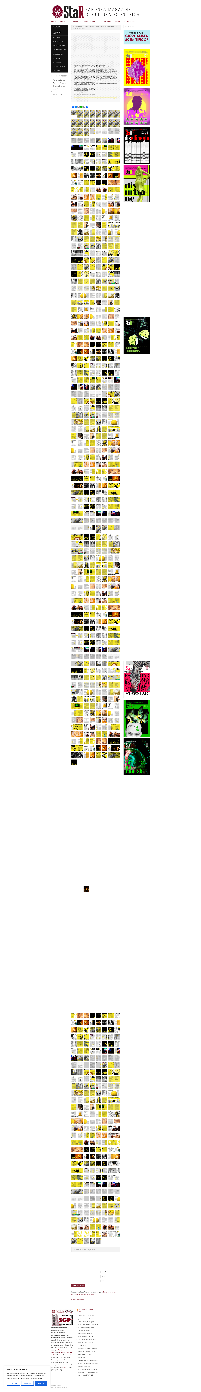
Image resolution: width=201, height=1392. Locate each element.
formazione (106, 21)
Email (104, 1276)
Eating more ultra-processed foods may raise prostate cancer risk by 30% (87, 1351)
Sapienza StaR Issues (57, 32)
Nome (104, 1272)
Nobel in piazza (58, 41)
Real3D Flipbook (89, 26)
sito (63, 1367)
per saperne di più (59, 66)
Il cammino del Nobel (60, 50)
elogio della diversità (57, 27)
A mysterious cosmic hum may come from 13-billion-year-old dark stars (88, 1372)
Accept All (41, 1383)
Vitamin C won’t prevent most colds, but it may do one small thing (88, 1363)
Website (104, 1281)
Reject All (27, 1383)
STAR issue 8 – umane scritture (105, 26)
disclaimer (131, 21)
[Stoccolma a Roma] (100, 11)
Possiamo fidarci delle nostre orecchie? (59, 86)
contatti (63, 21)
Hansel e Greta (58, 54)
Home (53, 21)
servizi (117, 21)
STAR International (59, 46)
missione (74, 21)
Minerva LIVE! (57, 37)
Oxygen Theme (62, 1388)
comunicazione (89, 21)
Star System (57, 58)
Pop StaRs (56, 70)
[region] (27, 1377)
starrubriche (57, 62)
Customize (13, 1383)
